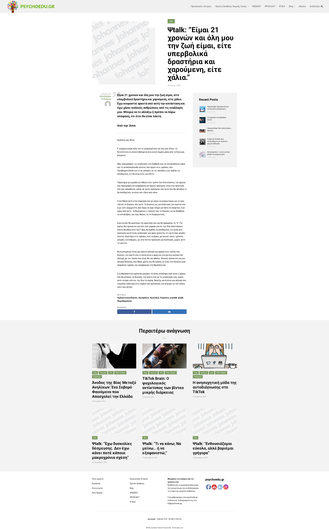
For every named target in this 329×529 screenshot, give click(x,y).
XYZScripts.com (177, 528)
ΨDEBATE (256, 6)
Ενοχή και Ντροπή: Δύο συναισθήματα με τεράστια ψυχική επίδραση (217, 141)
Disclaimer (96, 483)
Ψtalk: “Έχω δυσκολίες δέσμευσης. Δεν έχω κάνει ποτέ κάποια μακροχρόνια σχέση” (112, 450)
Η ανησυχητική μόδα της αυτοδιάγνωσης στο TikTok (215, 387)
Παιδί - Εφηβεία (120, 372)
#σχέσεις (164, 298)
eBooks (302, 6)
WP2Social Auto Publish (154, 528)
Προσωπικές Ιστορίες (201, 6)
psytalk (173, 298)
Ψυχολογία (97, 376)
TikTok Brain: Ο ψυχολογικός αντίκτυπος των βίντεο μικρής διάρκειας (163, 385)
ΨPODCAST (270, 6)
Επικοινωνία (97, 488)
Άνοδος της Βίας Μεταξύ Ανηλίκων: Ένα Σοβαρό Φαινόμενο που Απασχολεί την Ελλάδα (114, 389)
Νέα (171, 21)
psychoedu (152, 519)
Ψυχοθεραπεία (124, 301)
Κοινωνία (103, 372)
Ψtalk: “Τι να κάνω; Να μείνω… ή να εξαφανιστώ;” (161, 448)
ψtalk (180, 298)
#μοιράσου (143, 298)
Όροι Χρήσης (97, 493)
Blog (291, 6)
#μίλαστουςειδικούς (127, 298)
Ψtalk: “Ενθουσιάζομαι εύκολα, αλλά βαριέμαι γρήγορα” (213, 448)
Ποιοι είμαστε (97, 479)
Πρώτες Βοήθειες (137, 483)
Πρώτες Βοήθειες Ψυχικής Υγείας (230, 6)
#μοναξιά (154, 298)
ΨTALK (282, 6)
